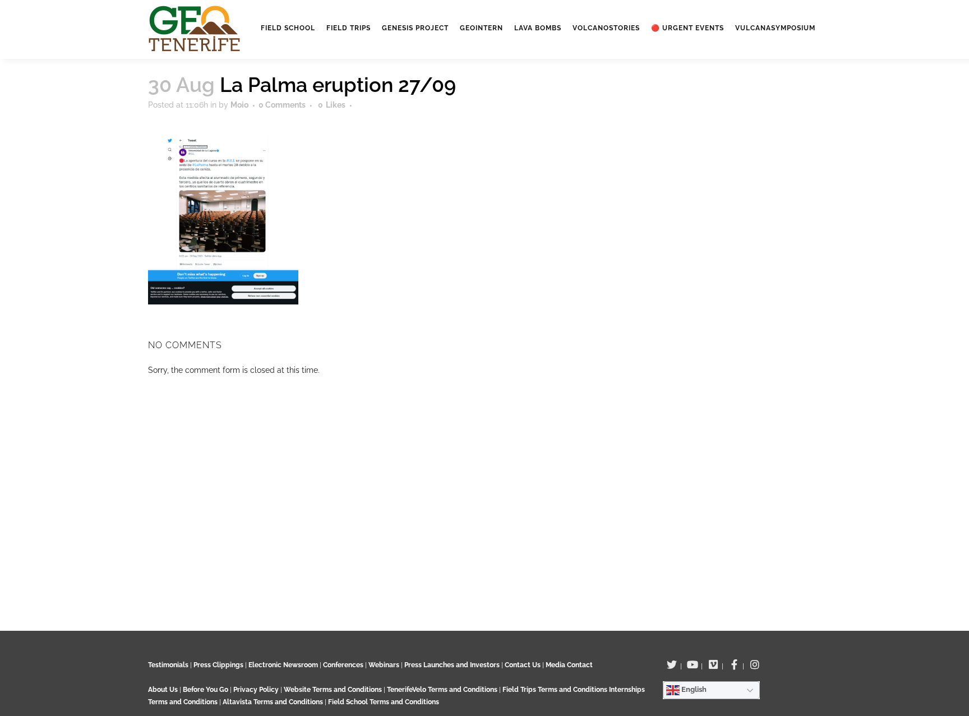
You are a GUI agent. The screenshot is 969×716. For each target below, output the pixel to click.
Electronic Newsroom (283, 665)
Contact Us (523, 665)
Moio (239, 104)
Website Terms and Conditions (334, 690)
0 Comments (282, 104)
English (693, 689)
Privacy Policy (256, 690)
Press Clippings (218, 665)
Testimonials (168, 665)
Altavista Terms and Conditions (273, 702)
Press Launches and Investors (452, 665)
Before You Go (204, 690)
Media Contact (569, 665)
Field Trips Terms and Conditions (555, 690)
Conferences (343, 665)
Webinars (383, 665)
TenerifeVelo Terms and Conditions (443, 690)
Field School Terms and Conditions (383, 702)
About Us (163, 690)
